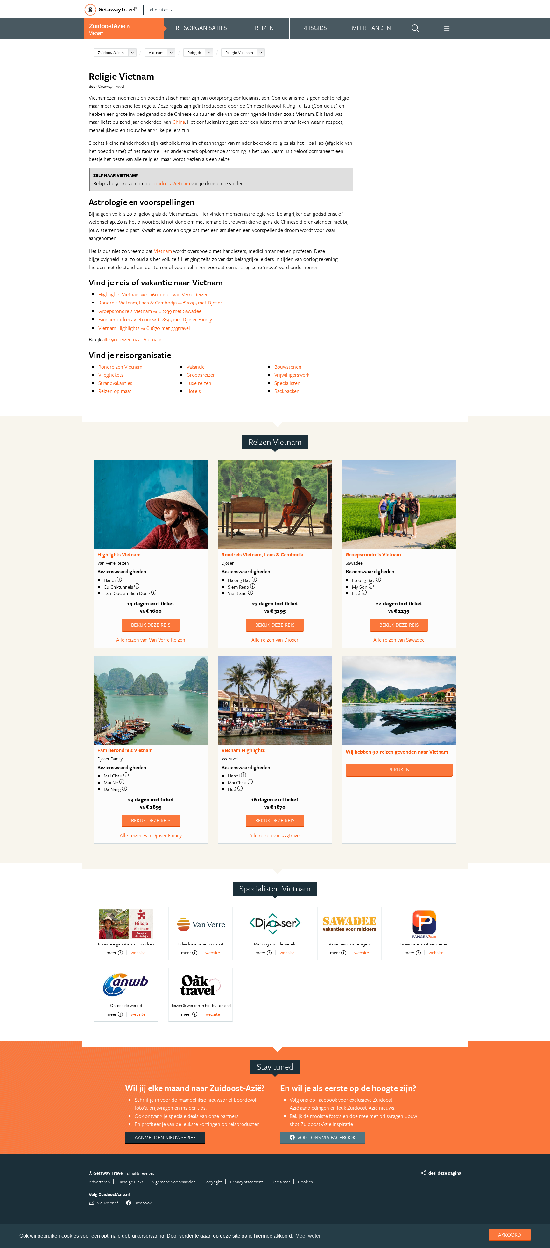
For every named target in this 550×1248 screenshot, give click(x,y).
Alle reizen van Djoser (275, 640)
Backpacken (287, 391)
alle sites (159, 9)
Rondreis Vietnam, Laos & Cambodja (262, 554)
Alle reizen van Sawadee (399, 640)
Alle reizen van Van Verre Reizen (150, 640)
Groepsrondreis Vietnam (373, 554)
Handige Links (130, 1181)
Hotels (194, 391)
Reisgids (194, 52)
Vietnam (156, 52)
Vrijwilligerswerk (291, 375)
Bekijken (399, 769)
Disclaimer (280, 1181)
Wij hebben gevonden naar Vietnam (397, 752)
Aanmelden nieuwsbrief (165, 1137)
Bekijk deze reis (150, 625)
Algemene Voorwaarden (173, 1181)
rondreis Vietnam (171, 183)
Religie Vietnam (239, 52)
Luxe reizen (199, 383)
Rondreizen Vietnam (120, 367)
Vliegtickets (110, 375)
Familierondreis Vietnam (125, 750)
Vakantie (196, 367)
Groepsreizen (201, 375)
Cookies (305, 1181)
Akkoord (509, 1234)
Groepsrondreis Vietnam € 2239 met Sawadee (149, 311)
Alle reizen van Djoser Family (151, 835)
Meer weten (308, 1235)
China (179, 122)
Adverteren (99, 1181)
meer (111, 952)
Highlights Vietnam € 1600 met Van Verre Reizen (153, 294)
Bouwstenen (287, 367)
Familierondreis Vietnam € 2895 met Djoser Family (155, 319)
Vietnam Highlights (243, 750)
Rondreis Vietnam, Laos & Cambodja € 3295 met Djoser (160, 302)
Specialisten (287, 383)
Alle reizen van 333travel (275, 835)
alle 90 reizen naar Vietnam (131, 339)
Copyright (212, 1181)
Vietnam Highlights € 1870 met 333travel (144, 328)
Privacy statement (246, 1181)
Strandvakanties (115, 383)
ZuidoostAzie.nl (111, 52)
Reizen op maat (114, 391)
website (138, 952)
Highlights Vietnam (119, 554)
